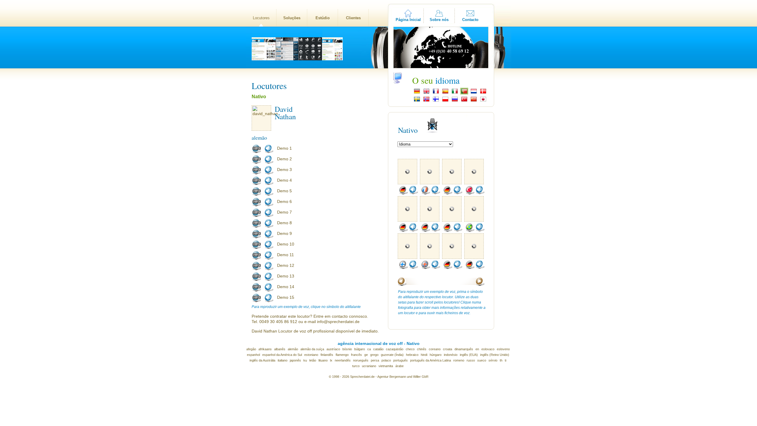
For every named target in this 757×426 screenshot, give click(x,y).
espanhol (253, 354)
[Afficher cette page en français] (436, 93)
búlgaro (359, 349)
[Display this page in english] (426, 93)
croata (447, 349)
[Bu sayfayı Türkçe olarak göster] (464, 101)
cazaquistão (394, 349)
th (501, 360)
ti (505, 360)
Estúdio (323, 18)
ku (305, 360)
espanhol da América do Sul (282, 354)
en (477, 349)
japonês (295, 360)
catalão (378, 349)
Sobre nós (439, 19)
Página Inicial (408, 19)
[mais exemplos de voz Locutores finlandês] (403, 267)
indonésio (450, 354)
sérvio (493, 360)
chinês (421, 349)
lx (331, 360)
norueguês (360, 360)
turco (356, 366)
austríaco (333, 349)
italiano (282, 360)
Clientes (353, 18)
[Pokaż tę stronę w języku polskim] (445, 101)
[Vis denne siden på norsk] (426, 101)
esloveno (503, 349)
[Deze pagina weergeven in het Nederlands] (473, 93)
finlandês (327, 354)
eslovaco (487, 349)
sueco (481, 360)
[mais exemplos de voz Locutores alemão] (403, 193)
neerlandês (343, 360)
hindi (424, 354)
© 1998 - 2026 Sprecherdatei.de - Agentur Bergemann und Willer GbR (378, 376)
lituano (323, 360)
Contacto (470, 19)
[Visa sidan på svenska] (417, 101)
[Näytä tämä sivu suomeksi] (436, 101)
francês (356, 354)
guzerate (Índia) (392, 354)
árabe (399, 366)
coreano (435, 349)
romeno (458, 360)
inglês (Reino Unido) (494, 354)
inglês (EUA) (469, 354)
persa (375, 360)
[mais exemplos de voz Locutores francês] (425, 193)
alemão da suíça (312, 349)
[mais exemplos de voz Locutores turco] (470, 193)
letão (312, 360)
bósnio (347, 349)
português (400, 360)
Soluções (291, 18)
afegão (251, 349)
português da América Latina (430, 360)
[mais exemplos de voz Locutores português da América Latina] (470, 230)
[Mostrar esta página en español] (445, 93)
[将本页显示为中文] (473, 101)
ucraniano (369, 366)
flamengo (342, 354)
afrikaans (265, 349)
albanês (279, 349)
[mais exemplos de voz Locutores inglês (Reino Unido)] (425, 267)
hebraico (412, 354)
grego (374, 354)
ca (369, 349)
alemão (293, 349)
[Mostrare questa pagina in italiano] (455, 93)
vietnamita (385, 366)
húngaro (435, 354)
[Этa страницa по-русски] (455, 101)
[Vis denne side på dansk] (483, 93)
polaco (386, 360)
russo (471, 360)
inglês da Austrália (262, 360)
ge (366, 354)
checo (410, 349)
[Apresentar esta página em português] (464, 93)
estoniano (311, 354)
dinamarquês (463, 349)
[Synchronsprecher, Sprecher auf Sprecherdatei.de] (417, 93)
